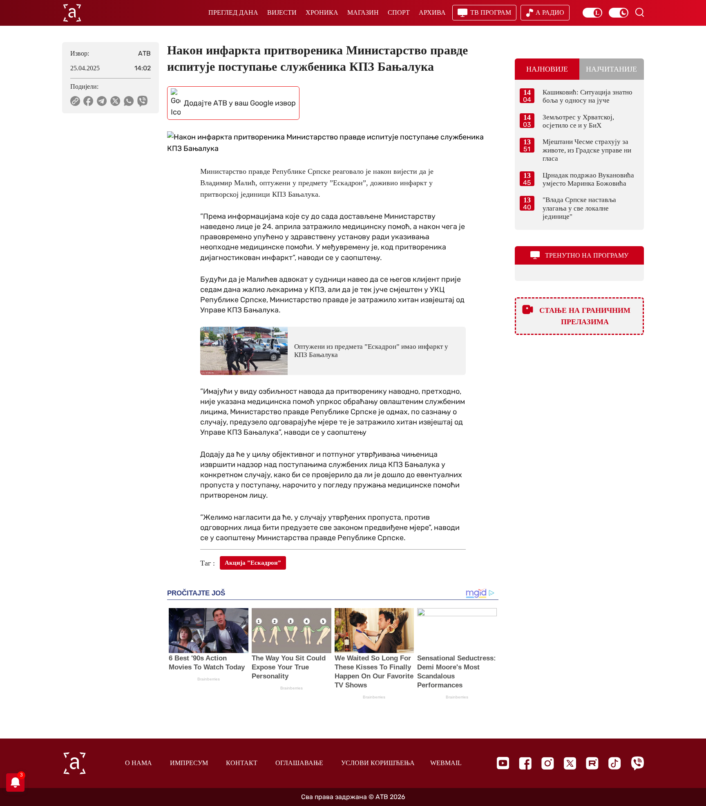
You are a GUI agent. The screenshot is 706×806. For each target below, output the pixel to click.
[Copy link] (75, 101)
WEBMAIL (446, 762)
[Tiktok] (614, 763)
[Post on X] (115, 101)
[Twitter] (570, 763)
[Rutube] (592, 763)
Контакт (241, 762)
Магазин (363, 12)
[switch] (592, 13)
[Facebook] (525, 763)
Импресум (189, 762)
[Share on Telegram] (102, 101)
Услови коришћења (378, 762)
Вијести (282, 12)
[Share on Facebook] (88, 101)
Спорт (399, 12)
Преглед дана (233, 12)
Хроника (322, 12)
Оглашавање (299, 762)
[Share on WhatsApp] (129, 101)
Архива (432, 12)
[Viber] (637, 763)
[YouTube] (503, 763)
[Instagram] (547, 763)
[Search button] (639, 12)
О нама (138, 762)
